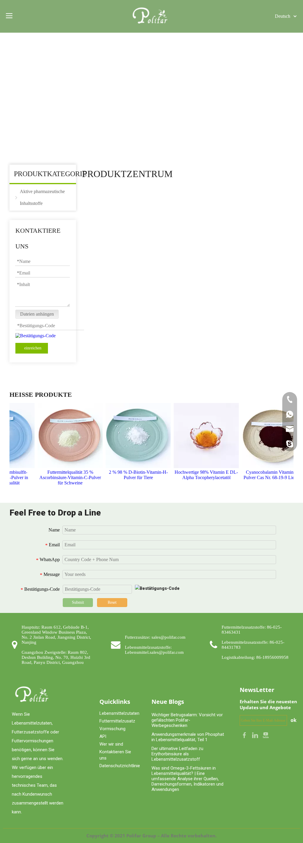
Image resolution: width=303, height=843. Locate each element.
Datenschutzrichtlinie (119, 765)
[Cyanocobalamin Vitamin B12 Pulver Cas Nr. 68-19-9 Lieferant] (269, 435)
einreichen (32, 348)
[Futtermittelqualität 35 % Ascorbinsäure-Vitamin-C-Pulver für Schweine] (65, 435)
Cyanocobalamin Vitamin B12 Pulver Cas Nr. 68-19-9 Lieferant (270, 475)
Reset (112, 602)
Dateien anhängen (37, 314)
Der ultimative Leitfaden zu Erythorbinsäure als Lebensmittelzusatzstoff (177, 754)
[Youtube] (265, 734)
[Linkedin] (255, 734)
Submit (78, 602)
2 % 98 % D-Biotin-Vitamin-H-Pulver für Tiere (133, 475)
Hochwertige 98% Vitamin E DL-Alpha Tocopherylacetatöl (201, 475)
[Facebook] (245, 734)
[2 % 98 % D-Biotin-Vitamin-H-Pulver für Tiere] (133, 435)
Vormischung (112, 728)
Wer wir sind (111, 744)
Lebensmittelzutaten (119, 713)
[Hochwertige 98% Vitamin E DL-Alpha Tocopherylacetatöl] (201, 435)
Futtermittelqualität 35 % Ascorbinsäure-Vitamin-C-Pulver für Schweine (65, 477)
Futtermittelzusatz (117, 721)
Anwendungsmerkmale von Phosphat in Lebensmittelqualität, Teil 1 (188, 737)
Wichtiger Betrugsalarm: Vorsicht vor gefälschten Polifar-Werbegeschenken (187, 720)
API (102, 736)
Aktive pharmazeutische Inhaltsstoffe (42, 197)
